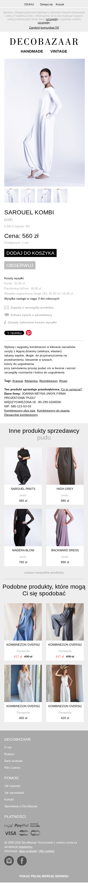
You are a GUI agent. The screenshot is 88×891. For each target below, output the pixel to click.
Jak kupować (12, 786)
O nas (8, 747)
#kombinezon (48, 381)
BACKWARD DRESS (65, 550)
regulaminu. (26, 846)
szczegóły (52, 19)
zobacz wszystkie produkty (44, 572)
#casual (17, 381)
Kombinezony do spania (53, 410)
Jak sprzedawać (14, 792)
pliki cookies (46, 851)
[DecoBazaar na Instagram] (9, 861)
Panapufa (23, 651)
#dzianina (31, 381)
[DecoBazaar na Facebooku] (22, 861)
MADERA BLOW (23, 550)
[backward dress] (65, 527)
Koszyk (60, 4)
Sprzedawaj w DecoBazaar (20, 806)
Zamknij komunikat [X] (44, 27)
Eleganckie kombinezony (21, 414)
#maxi (63, 381)
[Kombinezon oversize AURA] (23, 683)
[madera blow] (23, 527)
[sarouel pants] (23, 466)
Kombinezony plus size (19, 410)
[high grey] (65, 466)
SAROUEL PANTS (23, 488)
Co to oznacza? (71, 389)
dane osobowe (28, 851)
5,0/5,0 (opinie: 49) (17, 226)
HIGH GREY (65, 488)
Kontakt (9, 799)
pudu (8, 219)
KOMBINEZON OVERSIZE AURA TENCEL (34, 644)
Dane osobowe (13, 761)
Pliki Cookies (12, 767)
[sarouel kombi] (44, 123)
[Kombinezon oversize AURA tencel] (23, 622)
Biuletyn (9, 754)
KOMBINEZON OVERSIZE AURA (28, 706)
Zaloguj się (46, 4)
